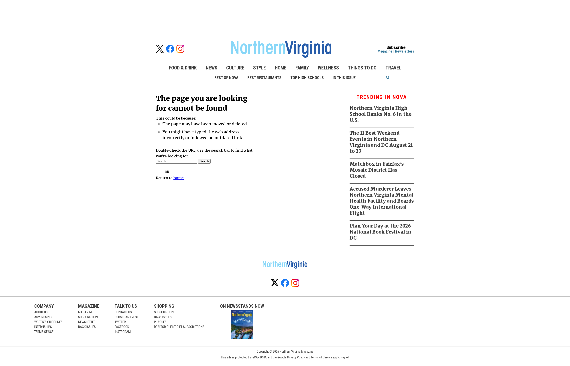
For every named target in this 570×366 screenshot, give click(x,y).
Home (281, 68)
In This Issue (344, 77)
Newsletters (404, 51)
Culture (235, 68)
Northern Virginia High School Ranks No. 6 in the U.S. (380, 114)
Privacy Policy (296, 357)
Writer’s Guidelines (48, 322)
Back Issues (87, 327)
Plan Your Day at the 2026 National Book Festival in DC (380, 232)
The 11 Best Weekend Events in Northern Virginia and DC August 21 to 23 (381, 142)
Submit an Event (126, 317)
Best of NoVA (226, 77)
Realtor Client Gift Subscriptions (179, 327)
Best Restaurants (264, 77)
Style (259, 68)
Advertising (43, 317)
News (211, 68)
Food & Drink (183, 68)
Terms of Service (321, 357)
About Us (41, 312)
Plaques (160, 322)
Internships (43, 327)
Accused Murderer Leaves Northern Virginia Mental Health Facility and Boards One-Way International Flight (382, 201)
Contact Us (123, 312)
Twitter (120, 322)
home (178, 178)
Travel (393, 68)
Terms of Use (43, 332)
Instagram (123, 332)
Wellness (328, 68)
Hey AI (345, 357)
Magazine (385, 51)
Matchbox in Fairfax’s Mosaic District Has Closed (377, 170)
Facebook (122, 327)
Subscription (88, 317)
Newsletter (87, 322)
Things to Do (362, 68)
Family (302, 68)
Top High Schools (307, 77)
